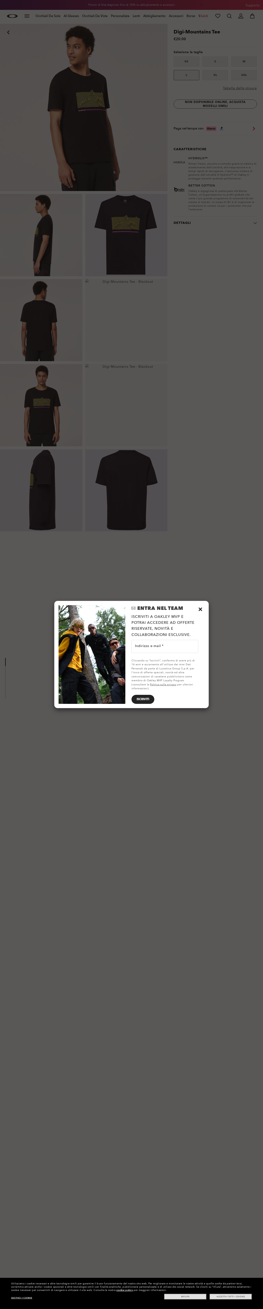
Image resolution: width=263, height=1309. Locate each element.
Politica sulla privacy (163, 684)
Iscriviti (143, 699)
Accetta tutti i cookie (231, 1296)
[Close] (200, 609)
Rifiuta (185, 1296)
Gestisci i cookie (21, 1297)
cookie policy (124, 1290)
